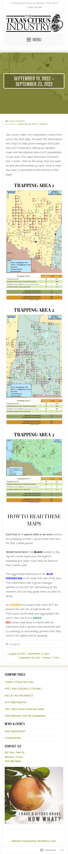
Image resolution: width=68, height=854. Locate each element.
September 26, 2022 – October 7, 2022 (39, 657)
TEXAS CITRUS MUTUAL (19, 682)
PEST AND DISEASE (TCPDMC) (23, 688)
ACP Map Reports (15, 702)
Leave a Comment (17, 121)
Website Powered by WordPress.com (34, 841)
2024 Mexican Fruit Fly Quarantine (25, 715)
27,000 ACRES (13, 738)
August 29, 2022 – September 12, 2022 (29, 653)
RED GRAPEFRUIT (15, 731)
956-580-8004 (13, 761)
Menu (36, 39)
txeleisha (44, 124)
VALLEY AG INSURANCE (19, 695)
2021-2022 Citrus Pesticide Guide (24, 709)
